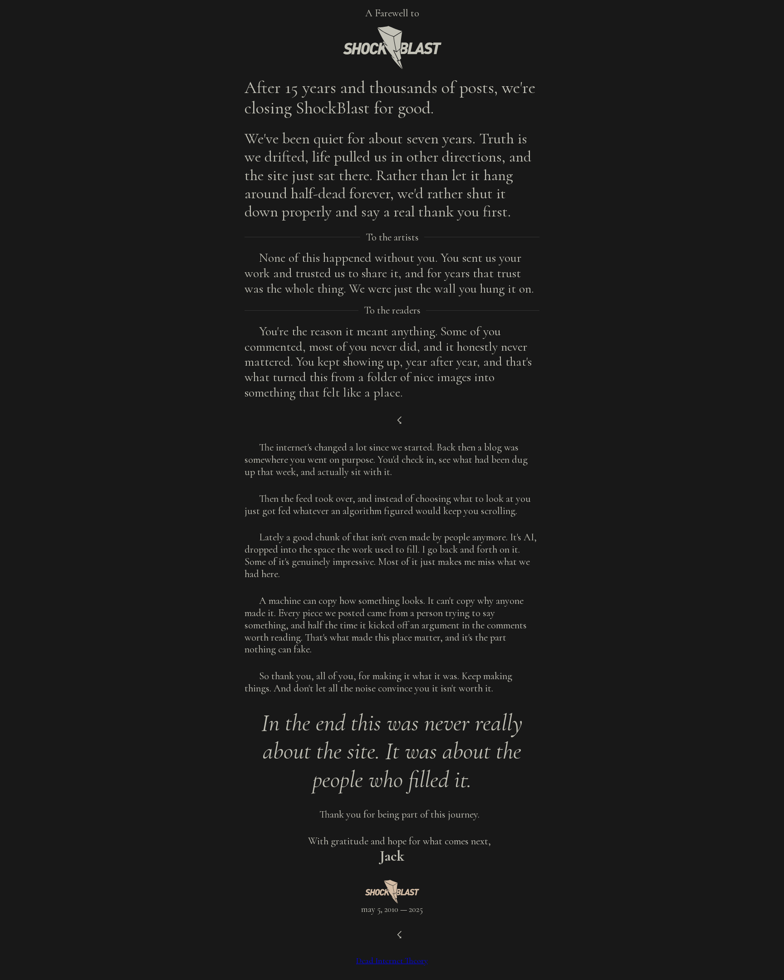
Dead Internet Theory (392, 960)
